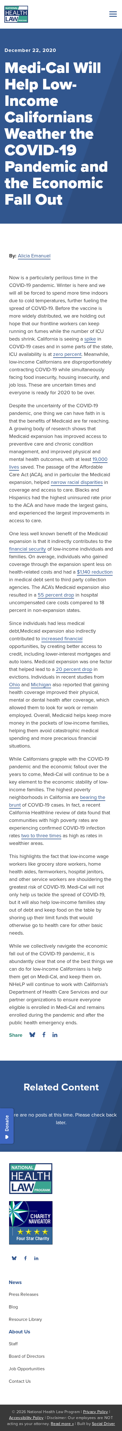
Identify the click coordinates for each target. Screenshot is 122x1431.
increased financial (62, 638)
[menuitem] (25, 1258)
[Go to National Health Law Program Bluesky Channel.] (14, 1258)
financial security (27, 549)
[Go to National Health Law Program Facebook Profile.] (25, 1258)
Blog (13, 1307)
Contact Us (20, 1381)
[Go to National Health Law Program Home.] (16, 14)
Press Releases (23, 1294)
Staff (13, 1344)
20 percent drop (74, 669)
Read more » (62, 1423)
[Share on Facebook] (43, 1035)
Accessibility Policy (26, 1417)
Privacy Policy (95, 1411)
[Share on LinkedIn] (54, 1035)
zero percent (67, 354)
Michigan (41, 684)
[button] (112, 14)
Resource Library (25, 1319)
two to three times (41, 835)
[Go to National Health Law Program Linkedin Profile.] (36, 1258)
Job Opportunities (27, 1369)
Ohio (14, 684)
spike (90, 339)
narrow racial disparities (77, 482)
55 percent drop (56, 595)
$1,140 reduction (95, 572)
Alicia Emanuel (34, 256)
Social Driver (103, 1423)
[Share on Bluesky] (32, 1035)
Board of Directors (27, 1356)
